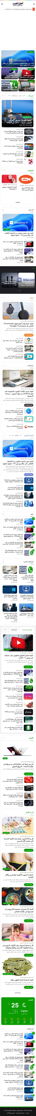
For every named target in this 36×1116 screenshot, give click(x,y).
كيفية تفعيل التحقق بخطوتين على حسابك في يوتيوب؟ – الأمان (27, 77)
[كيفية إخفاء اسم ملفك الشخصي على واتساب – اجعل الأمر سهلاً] (28, 728)
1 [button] (18, 202)
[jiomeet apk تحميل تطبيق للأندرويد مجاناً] (26, 179)
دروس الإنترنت (14, 95)
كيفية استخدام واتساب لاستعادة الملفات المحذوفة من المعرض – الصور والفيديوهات (13, 689)
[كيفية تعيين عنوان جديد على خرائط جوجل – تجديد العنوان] (28, 341)
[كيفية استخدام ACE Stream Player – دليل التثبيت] (28, 146)
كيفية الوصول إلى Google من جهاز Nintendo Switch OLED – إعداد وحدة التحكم (13, 258)
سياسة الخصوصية (20, 1113)
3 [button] (16, 202)
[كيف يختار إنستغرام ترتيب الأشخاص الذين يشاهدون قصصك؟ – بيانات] (28, 704)
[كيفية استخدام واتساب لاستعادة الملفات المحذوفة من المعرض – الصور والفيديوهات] (28, 688)
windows (30, 52)
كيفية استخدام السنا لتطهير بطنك (21, 980)
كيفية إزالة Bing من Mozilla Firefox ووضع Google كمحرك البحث (13, 419)
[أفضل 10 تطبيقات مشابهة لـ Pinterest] (9, 179)
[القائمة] (2, 4)
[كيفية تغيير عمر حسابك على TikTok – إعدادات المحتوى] (28, 712)
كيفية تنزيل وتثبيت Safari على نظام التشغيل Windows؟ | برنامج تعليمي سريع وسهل (14, 412)
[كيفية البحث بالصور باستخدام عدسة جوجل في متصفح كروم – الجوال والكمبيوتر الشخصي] (28, 348)
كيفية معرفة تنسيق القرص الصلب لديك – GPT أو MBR (26, 614)
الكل (24, 95)
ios (13, 435)
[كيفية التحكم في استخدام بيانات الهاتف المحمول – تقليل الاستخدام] (28, 139)
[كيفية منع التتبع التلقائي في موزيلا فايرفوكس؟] (28, 426)
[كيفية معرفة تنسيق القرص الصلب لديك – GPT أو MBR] (17, 113)
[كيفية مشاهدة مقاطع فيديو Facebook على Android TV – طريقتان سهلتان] (28, 480)
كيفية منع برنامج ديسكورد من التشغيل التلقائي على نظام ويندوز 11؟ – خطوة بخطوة (13, 520)
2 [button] (17, 202)
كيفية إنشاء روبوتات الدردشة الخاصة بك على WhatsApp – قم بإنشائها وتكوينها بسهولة (13, 250)
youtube (31, 69)
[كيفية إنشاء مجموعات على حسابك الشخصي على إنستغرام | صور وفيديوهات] (28, 696)
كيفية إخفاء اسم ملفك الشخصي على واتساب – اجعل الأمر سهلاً (13, 728)
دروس (20, 95)
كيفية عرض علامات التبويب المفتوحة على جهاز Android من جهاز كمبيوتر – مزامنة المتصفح (19, 393)
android (16, 435)
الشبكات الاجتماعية (27, 630)
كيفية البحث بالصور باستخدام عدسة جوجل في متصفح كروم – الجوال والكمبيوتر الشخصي (14, 349)
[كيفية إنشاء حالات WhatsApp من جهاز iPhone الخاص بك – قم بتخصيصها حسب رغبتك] (28, 719)
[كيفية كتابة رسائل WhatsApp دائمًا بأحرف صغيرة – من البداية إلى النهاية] (9, 85)
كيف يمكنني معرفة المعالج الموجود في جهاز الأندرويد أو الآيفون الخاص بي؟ (13, 132)
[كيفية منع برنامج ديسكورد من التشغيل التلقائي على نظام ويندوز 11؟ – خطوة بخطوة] (18, 58)
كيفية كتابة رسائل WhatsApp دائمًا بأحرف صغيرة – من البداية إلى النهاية (14, 551)
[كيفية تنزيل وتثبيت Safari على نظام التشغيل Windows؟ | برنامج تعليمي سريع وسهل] (28, 411)
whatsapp (13, 69)
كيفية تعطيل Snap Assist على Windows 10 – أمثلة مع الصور (17, 9)
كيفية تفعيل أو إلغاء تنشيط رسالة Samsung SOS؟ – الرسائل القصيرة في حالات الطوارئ (13, 781)
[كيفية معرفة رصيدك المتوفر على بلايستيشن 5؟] (9, 280)
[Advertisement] (18, 30)
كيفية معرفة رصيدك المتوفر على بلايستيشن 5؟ (10, 283)
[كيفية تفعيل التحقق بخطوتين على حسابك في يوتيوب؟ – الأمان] (26, 73)
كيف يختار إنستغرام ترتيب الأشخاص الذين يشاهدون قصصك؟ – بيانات (14, 705)
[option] (18, 71)
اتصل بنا (27, 1113)
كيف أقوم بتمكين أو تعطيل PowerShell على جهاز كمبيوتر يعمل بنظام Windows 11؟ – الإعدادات (13, 504)
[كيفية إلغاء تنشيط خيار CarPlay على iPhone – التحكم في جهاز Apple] (28, 788)
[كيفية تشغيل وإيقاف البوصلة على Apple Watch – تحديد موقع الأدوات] (28, 795)
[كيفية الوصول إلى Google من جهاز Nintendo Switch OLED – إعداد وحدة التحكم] (26, 85)
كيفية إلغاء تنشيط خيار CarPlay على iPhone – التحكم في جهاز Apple (14, 788)
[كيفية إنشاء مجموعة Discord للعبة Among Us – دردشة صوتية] (26, 280)
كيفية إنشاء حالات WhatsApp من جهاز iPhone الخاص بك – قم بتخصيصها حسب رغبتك (13, 720)
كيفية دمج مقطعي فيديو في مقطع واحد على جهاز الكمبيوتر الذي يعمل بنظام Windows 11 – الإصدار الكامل (13, 496)
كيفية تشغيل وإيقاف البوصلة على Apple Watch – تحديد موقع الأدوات (13, 795)
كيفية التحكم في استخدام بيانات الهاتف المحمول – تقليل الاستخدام (13, 139)
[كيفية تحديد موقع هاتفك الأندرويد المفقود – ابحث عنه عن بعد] (28, 154)
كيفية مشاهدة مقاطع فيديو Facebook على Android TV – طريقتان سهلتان (13, 480)
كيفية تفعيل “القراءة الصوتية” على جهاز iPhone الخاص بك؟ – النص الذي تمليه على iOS (13, 804)
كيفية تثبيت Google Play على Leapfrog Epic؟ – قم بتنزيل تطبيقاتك (13, 357)
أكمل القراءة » (28, 335)
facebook (14, 630)
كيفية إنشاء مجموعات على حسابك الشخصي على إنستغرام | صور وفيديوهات (14, 697)
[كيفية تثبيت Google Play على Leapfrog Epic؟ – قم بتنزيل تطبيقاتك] (28, 356)
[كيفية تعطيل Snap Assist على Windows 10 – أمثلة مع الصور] (28, 488)
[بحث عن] (34, 4)
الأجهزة (31, 81)
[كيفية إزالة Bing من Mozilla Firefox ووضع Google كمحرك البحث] (28, 419)
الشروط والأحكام (11, 1113)
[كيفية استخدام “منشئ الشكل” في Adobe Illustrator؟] (28, 161)
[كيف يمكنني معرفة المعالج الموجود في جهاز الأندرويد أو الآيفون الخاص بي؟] (28, 131)
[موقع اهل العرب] (18, 3)
